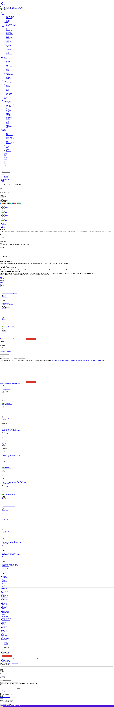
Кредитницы (8, 105)
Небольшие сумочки (9, 41)
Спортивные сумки (9, 33)
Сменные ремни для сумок (10, 117)
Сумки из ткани (8, 35)
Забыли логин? (6, 176)
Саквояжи (7, 67)
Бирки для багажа (8, 76)
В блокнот (2, 197)
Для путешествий (6, 73)
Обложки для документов (10, 138)
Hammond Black (2, 282)
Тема (1, 686)
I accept (1, 706)
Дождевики (5, 98)
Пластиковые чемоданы (5, 605)
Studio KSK (5, 166)
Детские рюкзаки (8, 88)
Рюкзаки (3, 80)
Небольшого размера (5, 622)
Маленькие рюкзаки (5, 617)
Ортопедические (8, 94)
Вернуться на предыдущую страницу (6, 338)
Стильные (7, 39)
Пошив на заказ (4, 630)
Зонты (7, 134)
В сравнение (4, 296)
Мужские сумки (8, 45)
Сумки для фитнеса (5, 594)
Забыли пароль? (6, 175)
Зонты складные (6, 96)
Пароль (1, 696)
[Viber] (17, 203)
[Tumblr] (15, 203)
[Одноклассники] (2, 203)
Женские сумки (8, 28)
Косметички (7, 123)
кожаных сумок (13, 663)
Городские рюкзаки (5, 616)
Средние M (7, 65)
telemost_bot (5, 676)
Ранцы (7, 92)
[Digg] (8, 203)
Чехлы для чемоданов (5, 611)
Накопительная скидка (9, 17)
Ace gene (5, 152)
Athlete (5, 155)
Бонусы (5, 15)
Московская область (58, 360)
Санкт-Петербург (92, 360)
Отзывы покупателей (5, 638)
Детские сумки (8, 40)
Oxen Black (4, 691)
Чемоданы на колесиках (5, 612)
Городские (7, 85)
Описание (3, 223)
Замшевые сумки (4, 590)
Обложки (7, 107)
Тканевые (7, 60)
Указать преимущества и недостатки (5, 351)
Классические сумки (9, 30)
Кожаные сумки (4, 588)
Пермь (81, 360)
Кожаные (7, 62)
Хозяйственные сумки (5, 599)
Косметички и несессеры (9, 135)
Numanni (5, 160)
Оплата (3, 3)
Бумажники (7, 103)
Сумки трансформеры (9, 32)
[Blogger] (5, 203)
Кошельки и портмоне (7, 101)
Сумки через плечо (8, 31)
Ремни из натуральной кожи (10, 116)
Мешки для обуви (5, 621)
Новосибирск (78, 360)
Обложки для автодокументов (10, 108)
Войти (3, 174)
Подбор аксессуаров (5, 632)
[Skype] (19, 203)
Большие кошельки (8, 106)
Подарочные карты (5, 637)
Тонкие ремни (8, 114)
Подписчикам (8, 21)
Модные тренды (4, 626)
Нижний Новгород (72, 360)
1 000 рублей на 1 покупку (10, 16)
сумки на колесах (8, 72)
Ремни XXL (7, 118)
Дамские (7, 127)
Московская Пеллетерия (5, 179)
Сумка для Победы (8, 71)
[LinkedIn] (12, 203)
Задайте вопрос (4, 654)
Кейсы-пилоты (4, 604)
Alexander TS (6, 153)
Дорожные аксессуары (9, 74)
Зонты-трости (6, 97)
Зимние (7, 128)
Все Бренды (6, 169)
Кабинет (3, 4)
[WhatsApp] (18, 203)
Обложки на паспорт (9, 137)
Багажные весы (8, 77)
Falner (5, 156)
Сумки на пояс (8, 38)
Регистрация (6, 177)
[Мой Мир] (3, 203)
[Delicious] (7, 203)
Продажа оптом (4, 639)
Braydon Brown (2, 383)
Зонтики (7, 148)
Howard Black (2, 277)
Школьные (7, 90)
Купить (3, 297)
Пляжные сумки (4, 593)
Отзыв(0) (3, 226)
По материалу (8, 59)
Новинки (3, 623)
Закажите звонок (9, 654)
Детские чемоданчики (9, 66)
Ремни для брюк (8, 115)
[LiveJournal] (13, 203)
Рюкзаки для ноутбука (5, 619)
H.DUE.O (5, 158)
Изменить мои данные (7, 641)
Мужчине (5, 84)
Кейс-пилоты (8, 68)
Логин (1, 695)
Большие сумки (4, 589)
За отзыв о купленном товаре (10, 19)
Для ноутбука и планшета (8, 53)
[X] (4, 203)
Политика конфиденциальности (7, 659)
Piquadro (5, 162)
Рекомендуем (4, 225)
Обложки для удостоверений (10, 110)
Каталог (3, 180)
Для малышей (8, 89)
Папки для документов (9, 124)
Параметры (4, 224)
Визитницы (7, 122)
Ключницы (7, 144)
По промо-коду (8, 20)
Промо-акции (6, 22)
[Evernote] (10, 203)
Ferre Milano (6, 157)
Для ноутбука (8, 86)
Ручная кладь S (8, 64)
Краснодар (67, 360)
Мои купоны (6, 644)
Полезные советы (4, 625)
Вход (3, 171)
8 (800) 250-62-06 (7, 652)
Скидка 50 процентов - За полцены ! (11, 24)
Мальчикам (7, 56)
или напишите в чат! (7, 656)
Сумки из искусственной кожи (9, 37)
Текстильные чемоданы (5, 610)
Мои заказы (5, 642)
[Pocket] (14, 203)
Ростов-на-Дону (84, 360)
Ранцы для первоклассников (6, 618)
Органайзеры (6, 120)
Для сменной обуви (9, 93)
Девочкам (7, 42)
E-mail (1, 685)
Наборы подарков (8, 151)
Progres (5, 163)
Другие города (100, 360)
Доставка (3, 2)
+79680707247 (6, 675)
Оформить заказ (20, 7)
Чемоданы (3, 57)
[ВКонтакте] (0, 203)
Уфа (96, 360)
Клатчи (7, 29)
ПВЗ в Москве (4, 650)
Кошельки (7, 102)
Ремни (7, 133)
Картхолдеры (8, 109)
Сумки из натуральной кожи (8, 51)
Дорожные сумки (4, 603)
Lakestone (5, 159)
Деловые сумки (8, 50)
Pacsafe (5, 161)
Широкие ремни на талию (10, 112)
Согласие (5, 660)
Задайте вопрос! (14, 338)
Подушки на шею (8, 78)
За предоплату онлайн (9, 18)
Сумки (3, 26)
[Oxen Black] (3, 191)
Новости (3, 627)
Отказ (6, 661)
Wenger (5, 168)
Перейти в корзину (15, 7)
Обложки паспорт (8, 143)
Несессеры (7, 69)
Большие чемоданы (5, 602)
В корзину (2, 195)
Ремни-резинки (8, 119)
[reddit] (9, 203)
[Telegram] (20, 203)
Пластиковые (8, 61)
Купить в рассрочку (3, 196)
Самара (89, 360)
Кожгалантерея (4, 100)
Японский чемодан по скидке (10, 25)
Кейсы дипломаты (8, 48)
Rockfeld (5, 165)
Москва (53, 360)
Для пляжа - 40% (8, 23)
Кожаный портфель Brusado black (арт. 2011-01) (12, 383)
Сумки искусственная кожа (6, 595)
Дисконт (5, 645)
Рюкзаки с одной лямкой (6, 620)
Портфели (7, 46)
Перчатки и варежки (9, 126)
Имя (1, 684)
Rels (4, 164)
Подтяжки (7, 113)
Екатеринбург (63, 360)
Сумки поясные (8, 55)
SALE (4, 14)
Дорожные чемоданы (7, 58)
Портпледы (7, 70)
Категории (5, 27)
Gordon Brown (2, 284)
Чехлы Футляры (8, 111)
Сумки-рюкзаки (8, 82)
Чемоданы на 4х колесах (6, 606)
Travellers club (6, 167)
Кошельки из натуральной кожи (10, 104)
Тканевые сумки (4, 598)
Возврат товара (4, 635)
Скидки (3, 624)
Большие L (7, 63)
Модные (4, 130)
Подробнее (6, 297)
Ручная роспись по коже (5, 631)
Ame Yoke (5, 154)
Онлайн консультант (31, 338)
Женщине (5, 81)
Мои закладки (6, 643)
